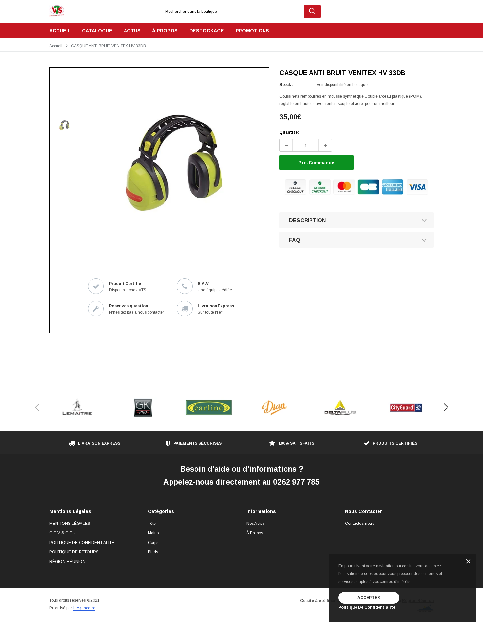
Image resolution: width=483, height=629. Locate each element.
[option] (174, 162)
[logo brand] (77, 407)
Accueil (55, 46)
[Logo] (56, 9)
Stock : (286, 84)
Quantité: (289, 132)
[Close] (468, 562)
